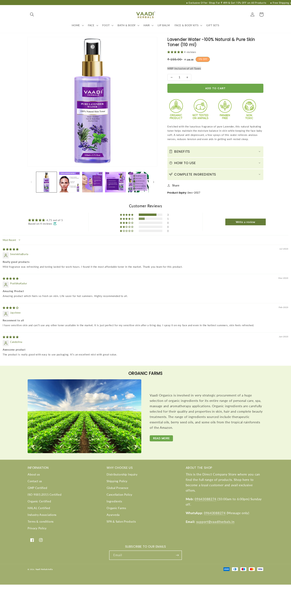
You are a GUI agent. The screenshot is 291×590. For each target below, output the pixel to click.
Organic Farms (116, 508)
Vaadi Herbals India (44, 569)
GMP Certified (37, 488)
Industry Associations (42, 515)
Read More (161, 438)
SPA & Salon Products (121, 521)
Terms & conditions (41, 521)
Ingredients (114, 501)
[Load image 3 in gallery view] (92, 182)
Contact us (35, 481)
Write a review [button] (245, 221)
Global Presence (117, 488)
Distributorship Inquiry (122, 474)
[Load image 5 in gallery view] (138, 182)
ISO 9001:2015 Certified (45, 494)
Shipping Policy (117, 481)
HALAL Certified (39, 508)
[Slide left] (31, 182)
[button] (32, 14)
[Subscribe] (177, 555)
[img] (11, 249)
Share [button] (176, 185)
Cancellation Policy (119, 494)
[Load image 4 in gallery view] (115, 182)
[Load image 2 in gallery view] (69, 182)
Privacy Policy (37, 528)
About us (34, 474)
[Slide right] (153, 182)
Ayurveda (113, 515)
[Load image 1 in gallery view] (46, 182)
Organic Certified (39, 501)
